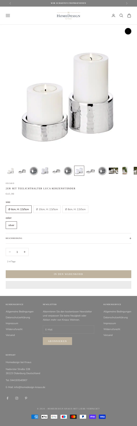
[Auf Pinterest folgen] (26, 398)
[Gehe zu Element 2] (22, 171)
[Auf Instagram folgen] (17, 398)
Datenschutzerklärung (18, 317)
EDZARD (10, 183)
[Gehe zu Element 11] (125, 171)
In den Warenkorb (68, 274)
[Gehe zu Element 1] (11, 171)
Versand (10, 335)
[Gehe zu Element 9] (102, 171)
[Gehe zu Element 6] (68, 171)
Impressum (12, 323)
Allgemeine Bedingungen (20, 311)
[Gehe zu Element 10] (113, 171)
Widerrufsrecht (14, 329)
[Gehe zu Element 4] (45, 171)
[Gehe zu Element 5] (56, 171)
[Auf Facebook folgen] (7, 398)
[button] (68, 285)
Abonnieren (57, 341)
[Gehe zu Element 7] (79, 171)
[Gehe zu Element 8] (91, 171)
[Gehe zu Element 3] (34, 171)
